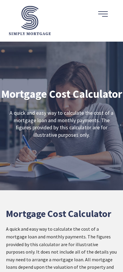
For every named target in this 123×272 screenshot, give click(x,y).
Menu (103, 14)
